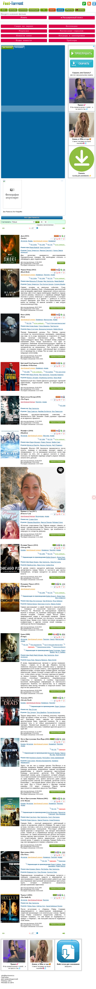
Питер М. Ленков (54, 753)
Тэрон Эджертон (33, 250)
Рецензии (24, 31)
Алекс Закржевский (57, 758)
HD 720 (50, 244)
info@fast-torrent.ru (7, 975)
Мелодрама (40, 516)
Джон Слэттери (32, 329)
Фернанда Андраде (46, 329)
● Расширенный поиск (72, 18)
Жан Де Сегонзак (36, 601)
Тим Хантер (54, 326)
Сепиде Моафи (59, 284)
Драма (30, 241)
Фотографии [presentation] (19, 47)
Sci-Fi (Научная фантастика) (56, 323)
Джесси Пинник (46, 522)
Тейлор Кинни (32, 604)
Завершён (62, 749)
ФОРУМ (60, 10)
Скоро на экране (23, 26)
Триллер (47, 275)
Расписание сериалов (72, 31)
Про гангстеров (60, 372)
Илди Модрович (52, 812)
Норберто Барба (36, 758)
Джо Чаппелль (48, 281)
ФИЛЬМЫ (13, 10)
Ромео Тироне (46, 442)
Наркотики (62, 861)
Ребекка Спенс (57, 522)
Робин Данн (31, 906)
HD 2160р (34, 244)
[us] (60, 236)
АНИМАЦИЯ (34, 10)
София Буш (50, 565)
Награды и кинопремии (72, 36)
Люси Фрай (57, 378)
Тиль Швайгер (41, 712)
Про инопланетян (36, 644)
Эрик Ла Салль (55, 562)
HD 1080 (42, 244)
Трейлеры (72, 40)
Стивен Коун (33, 519)
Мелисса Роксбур (33, 445)
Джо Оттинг (33, 709)
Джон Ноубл (52, 660)
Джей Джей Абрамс (36, 655)
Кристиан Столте (44, 604)
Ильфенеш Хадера (46, 378)
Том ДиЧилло (47, 601)
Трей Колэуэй (60, 755)
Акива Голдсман (54, 650)
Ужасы (52, 639)
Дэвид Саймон (56, 864)
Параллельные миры (43, 647)
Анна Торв (30, 660)
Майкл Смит (56, 442)
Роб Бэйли (46, 758)
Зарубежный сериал (40, 241)
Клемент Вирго (35, 869)
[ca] (56, 635)
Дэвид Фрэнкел (35, 442)
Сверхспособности (59, 647)
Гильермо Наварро (57, 375)
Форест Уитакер (32, 378)
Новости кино (24, 36)
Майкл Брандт (51, 557)
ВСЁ (3, 10)
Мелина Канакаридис (43, 761)
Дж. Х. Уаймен (60, 652)
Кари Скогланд (45, 247)
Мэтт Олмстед (60, 598)
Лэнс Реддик (41, 872)
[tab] (7, 47)
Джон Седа (41, 565)
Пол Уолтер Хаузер (47, 284)
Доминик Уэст (32, 872)
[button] (37, 222)
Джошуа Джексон (41, 660)
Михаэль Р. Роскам (36, 281)
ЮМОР (52, 10)
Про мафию (49, 372)
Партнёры (5, 977)
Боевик (23, 550)
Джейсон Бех (31, 565)
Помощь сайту (6, 981)
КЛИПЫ (81, 10)
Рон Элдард (31, 712)
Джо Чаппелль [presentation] (7, 47)
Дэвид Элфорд (60, 706)
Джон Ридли (34, 375)
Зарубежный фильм (28, 402)
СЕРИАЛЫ (23, 10)
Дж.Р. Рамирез (57, 445)
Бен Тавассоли (57, 411)
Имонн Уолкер (56, 604)
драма (52, 275)
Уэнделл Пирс (52, 872)
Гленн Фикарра (44, 326)
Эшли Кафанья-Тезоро (54, 906)
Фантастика (48, 320)
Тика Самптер (32, 411)
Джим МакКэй (34, 247)
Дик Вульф (61, 559)
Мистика (46, 436)
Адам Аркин (34, 326)
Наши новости (24, 40)
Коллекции (72, 26)
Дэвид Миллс (60, 866)
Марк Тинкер (34, 562)
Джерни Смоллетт (46, 250)
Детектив (24, 241)
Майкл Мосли (58, 329)
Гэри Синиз (31, 761)
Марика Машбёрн (33, 522)
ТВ (44, 10)
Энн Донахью (60, 814)
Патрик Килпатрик (53, 712)
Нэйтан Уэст (40, 906)
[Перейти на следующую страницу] (64, 228)
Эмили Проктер (42, 820)
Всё (25, 217)
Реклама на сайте (7, 982)
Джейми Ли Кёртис (44, 411)
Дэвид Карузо (32, 820)
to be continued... (60, 244)
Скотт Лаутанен (54, 817)
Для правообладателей (9, 979)
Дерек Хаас (61, 557)
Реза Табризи (57, 601)
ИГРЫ (71, 10)
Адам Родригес (54, 820)
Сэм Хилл (33, 817)
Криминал (52, 241)
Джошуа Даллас (45, 445)
